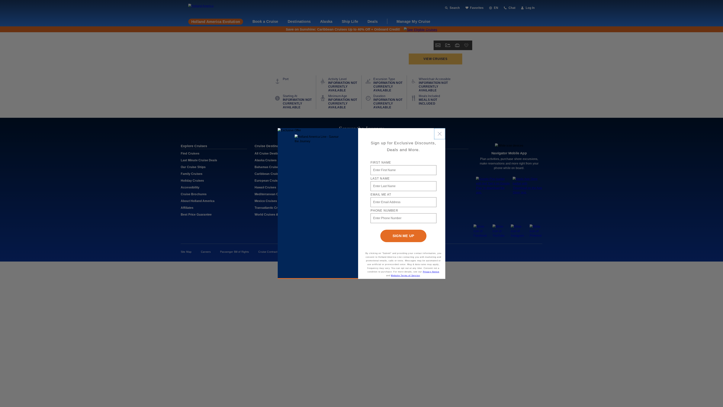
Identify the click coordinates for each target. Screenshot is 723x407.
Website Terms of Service (405, 275)
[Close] (439, 133)
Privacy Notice (431, 272)
